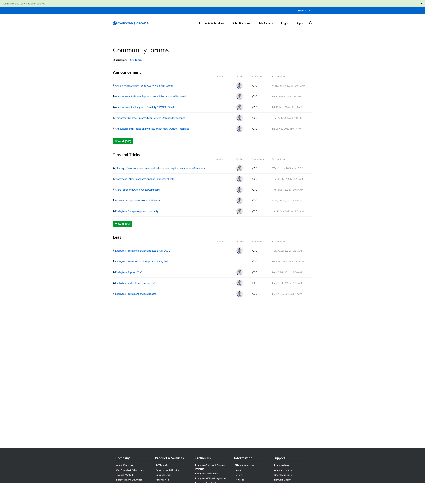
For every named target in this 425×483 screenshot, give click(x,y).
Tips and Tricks (126, 154)
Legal (118, 237)
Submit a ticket (241, 23)
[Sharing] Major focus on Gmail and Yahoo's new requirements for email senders (160, 168)
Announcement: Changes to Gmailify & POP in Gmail (144, 107)
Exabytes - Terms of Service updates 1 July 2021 (142, 261)
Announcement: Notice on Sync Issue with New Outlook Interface (152, 128)
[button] (309, 23)
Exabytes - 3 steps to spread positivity (136, 211)
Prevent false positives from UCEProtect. (138, 200)
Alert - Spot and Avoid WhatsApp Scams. (138, 189)
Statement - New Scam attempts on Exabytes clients (144, 178)
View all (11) (122, 223)
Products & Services (211, 23)
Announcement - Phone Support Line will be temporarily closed (150, 96)
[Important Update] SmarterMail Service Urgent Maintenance (150, 117)
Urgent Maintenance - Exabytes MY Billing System (144, 85)
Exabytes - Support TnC (128, 272)
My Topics (136, 59)
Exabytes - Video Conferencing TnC (135, 282)
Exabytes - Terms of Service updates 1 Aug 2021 (142, 250)
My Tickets (266, 23)
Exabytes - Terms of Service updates (135, 293)
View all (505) (123, 141)
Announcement (127, 72)
